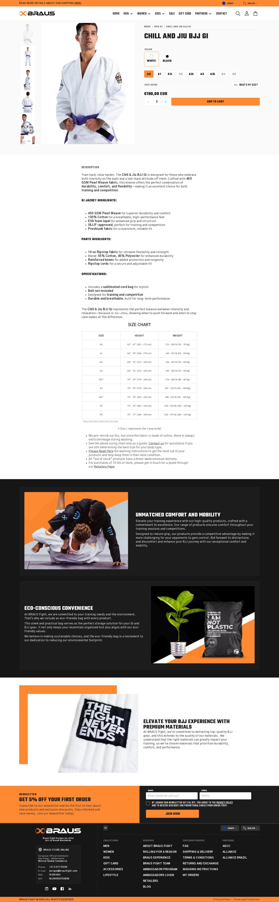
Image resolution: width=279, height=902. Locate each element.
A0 (150, 75)
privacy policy (224, 803)
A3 (203, 75)
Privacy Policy (221, 899)
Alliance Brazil (235, 857)
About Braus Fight (157, 846)
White (153, 62)
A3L (213, 75)
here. (78, 3)
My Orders (191, 875)
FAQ (186, 846)
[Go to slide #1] (28, 34)
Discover (148, 840)
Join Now (172, 813)
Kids (106, 857)
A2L (192, 75)
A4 (225, 75)
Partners (228, 840)
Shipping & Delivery (198, 852)
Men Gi (158, 27)
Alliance (229, 852)
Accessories (113, 869)
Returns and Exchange (201, 863)
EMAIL (204, 791)
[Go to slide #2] (28, 56)
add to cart (215, 101)
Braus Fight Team (156, 863)
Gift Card (111, 863)
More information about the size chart (100, 421)
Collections (110, 840)
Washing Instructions (200, 869)
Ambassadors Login (158, 875)
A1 (161, 75)
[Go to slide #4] (28, 102)
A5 (235, 75)
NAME (150, 791)
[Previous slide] (50, 87)
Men (106, 846)
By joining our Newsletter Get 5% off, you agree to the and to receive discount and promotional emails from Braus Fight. (192, 804)
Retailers (150, 881)
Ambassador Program (160, 869)
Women (108, 852)
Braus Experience (156, 857)
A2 (182, 75)
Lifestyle (110, 875)
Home (147, 27)
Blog (147, 887)
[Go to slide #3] (28, 79)
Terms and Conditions (246, 899)
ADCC (227, 846)
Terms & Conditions (198, 857)
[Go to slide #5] (28, 124)
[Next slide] (126, 87)
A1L (171, 75)
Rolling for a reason (160, 852)
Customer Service (194, 840)
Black (169, 62)
